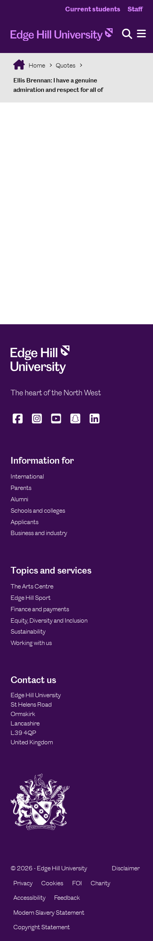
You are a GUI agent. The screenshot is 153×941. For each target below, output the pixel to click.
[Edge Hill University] (40, 371)
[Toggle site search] (127, 34)
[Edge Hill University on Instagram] (37, 423)
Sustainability (28, 631)
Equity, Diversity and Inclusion (49, 620)
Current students (92, 9)
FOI (77, 883)
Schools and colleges (38, 510)
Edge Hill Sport (31, 597)
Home (36, 65)
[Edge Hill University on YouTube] (56, 423)
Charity (100, 883)
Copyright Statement (41, 927)
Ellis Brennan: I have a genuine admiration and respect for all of (58, 85)
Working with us (31, 643)
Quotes (65, 65)
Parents (21, 488)
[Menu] (141, 34)
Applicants (24, 522)
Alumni (19, 499)
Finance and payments (40, 609)
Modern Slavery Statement (48, 912)
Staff (135, 9)
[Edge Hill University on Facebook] (19, 423)
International (27, 476)
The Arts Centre (32, 586)
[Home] (62, 37)
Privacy (23, 883)
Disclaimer (126, 868)
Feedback (67, 897)
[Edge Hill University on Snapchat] (75, 423)
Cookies (52, 883)
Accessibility (29, 897)
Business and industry (39, 533)
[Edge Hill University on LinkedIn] (95, 423)
